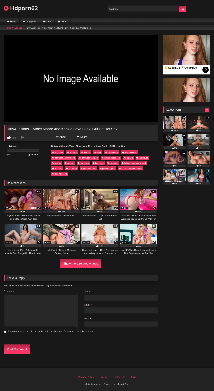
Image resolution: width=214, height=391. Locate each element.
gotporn (70, 163)
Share (83, 137)
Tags (49, 21)
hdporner (59, 168)
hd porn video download (135, 163)
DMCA (103, 377)
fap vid (130, 158)
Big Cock (19, 28)
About (62, 137)
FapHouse (143, 158)
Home (13, 21)
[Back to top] (204, 382)
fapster (58, 163)
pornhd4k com (89, 168)
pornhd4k (73, 168)
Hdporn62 (23, 8)
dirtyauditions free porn (65, 158)
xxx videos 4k (61, 174)
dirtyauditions (131, 152)
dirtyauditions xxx (112, 158)
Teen (99, 152)
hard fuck (99, 163)
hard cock (84, 163)
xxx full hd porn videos (131, 168)
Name (88, 291)
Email (88, 305)
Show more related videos (80, 263)
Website (88, 318)
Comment (9, 291)
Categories (31, 21)
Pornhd (87, 152)
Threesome (113, 152)
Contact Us (119, 377)
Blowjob (73, 152)
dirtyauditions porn (90, 158)
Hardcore (114, 163)
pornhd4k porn (108, 168)
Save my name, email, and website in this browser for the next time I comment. (51, 331)
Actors (64, 21)
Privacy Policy (86, 377)
